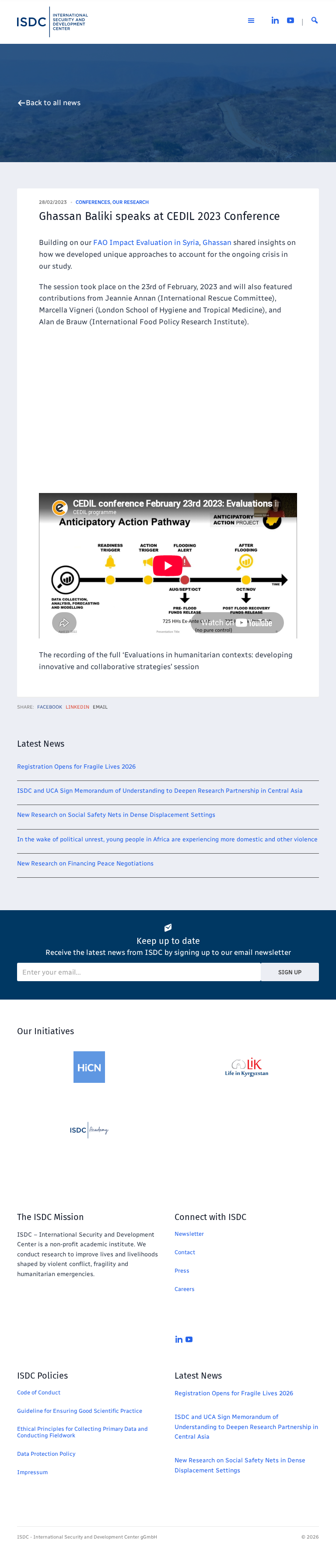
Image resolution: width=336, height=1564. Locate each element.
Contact (185, 1252)
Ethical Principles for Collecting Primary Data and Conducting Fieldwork (82, 1432)
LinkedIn (77, 707)
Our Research (130, 202)
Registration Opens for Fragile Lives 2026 (76, 766)
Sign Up (289, 972)
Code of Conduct (38, 1392)
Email (100, 707)
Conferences (93, 202)
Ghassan (217, 242)
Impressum (32, 1472)
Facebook (49, 707)
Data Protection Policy (46, 1454)
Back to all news (53, 102)
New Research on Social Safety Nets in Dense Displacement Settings (116, 815)
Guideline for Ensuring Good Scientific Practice (79, 1411)
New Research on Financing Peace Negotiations (85, 863)
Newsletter (189, 1234)
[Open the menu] (251, 22)
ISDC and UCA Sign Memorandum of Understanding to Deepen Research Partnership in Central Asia (160, 790)
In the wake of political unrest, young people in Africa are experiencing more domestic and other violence (167, 839)
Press (182, 1270)
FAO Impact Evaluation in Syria (146, 242)
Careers (185, 1289)
